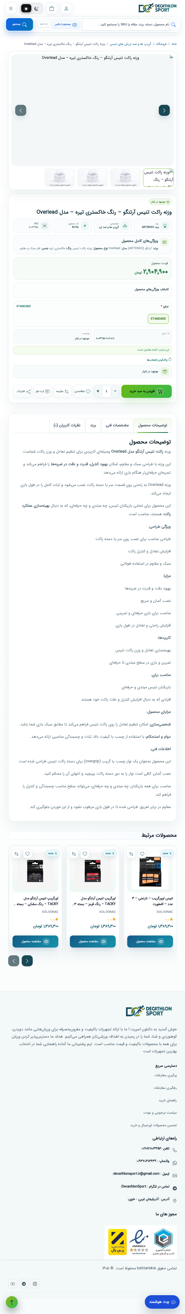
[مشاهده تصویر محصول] (92, 110)
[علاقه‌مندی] (142, 853)
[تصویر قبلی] (20, 110)
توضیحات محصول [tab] (152, 425)
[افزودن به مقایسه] (131, 853)
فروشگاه (161, 44)
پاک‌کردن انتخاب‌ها (157, 360)
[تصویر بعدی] (164, 110)
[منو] (11, 8)
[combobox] (125, 24)
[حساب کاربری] (66, 8)
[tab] (26, 8)
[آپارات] (12, 1283)
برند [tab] (93, 425)
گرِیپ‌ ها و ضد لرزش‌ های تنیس (130, 44)
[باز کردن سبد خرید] (52, 8)
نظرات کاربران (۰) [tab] (67, 425)
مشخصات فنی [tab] (117, 425)
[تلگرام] (23, 1283)
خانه (174, 44)
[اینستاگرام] (35, 1283)
